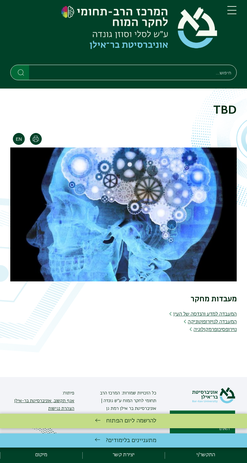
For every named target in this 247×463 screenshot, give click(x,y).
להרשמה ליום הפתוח (131, 421)
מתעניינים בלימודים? (131, 440)
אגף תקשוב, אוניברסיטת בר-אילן (44, 401)
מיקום (41, 455)
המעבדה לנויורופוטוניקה (212, 322)
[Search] (20, 72)
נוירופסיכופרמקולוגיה (215, 329)
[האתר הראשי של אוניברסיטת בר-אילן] (213, 402)
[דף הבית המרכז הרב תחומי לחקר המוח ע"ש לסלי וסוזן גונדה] (113, 34)
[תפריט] (231, 13)
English (19, 139)
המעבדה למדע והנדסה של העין (205, 314)
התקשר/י (206, 455)
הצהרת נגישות (61, 408)
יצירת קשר (123, 455)
